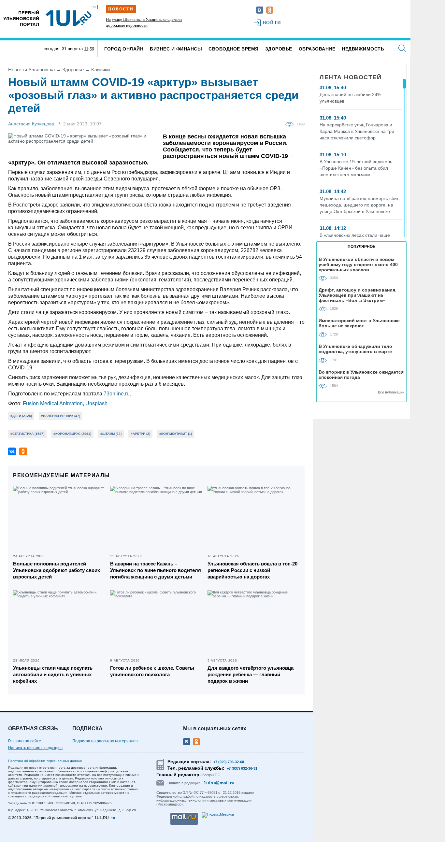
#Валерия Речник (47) (60, 416)
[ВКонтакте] (12, 451)
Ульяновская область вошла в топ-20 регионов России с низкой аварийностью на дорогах (252, 570)
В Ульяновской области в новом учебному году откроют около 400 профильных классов (358, 264)
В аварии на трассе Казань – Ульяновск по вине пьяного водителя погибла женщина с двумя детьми (155, 570)
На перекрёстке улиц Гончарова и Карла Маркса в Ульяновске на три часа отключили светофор (357, 131)
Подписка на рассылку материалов (104, 741)
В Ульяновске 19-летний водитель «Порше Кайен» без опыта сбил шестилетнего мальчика (356, 168)
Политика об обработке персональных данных (45, 761)
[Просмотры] (291, 123)
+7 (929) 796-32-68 (228, 762)
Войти (272, 22)
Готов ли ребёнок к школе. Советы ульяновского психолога (152, 671)
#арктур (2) (140, 433)
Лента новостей (350, 77)
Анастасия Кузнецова (31, 123)
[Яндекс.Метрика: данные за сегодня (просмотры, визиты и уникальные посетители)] (218, 815)
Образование (317, 48)
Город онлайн (123, 48)
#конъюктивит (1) (175, 433)
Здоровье (278, 48)
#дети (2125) (21, 416)
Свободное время (233, 48)
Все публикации (391, 392)
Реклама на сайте (24, 741)
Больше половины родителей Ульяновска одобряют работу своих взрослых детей (56, 570)
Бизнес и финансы (176, 48)
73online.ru (117, 393)
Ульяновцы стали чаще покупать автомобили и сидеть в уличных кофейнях (53, 674)
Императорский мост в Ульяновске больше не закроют (359, 323)
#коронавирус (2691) (72, 433)
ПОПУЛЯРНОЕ (361, 246)
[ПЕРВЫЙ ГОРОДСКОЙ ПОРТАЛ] (21, 18)
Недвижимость (363, 48)
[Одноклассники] (23, 451)
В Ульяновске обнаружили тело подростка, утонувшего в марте (355, 349)
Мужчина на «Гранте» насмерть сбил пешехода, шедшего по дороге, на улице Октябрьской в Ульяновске (359, 205)
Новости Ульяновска (31, 69)
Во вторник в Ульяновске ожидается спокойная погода (361, 374)
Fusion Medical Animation (53, 403)
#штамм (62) (111, 433)
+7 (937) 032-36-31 (242, 768)
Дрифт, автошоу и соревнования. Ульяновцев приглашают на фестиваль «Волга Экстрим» (357, 295)
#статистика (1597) (27, 433)
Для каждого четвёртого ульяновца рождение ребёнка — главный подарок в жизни (251, 674)
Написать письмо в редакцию (35, 748)
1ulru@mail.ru (219, 782)
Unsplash (96, 403)
